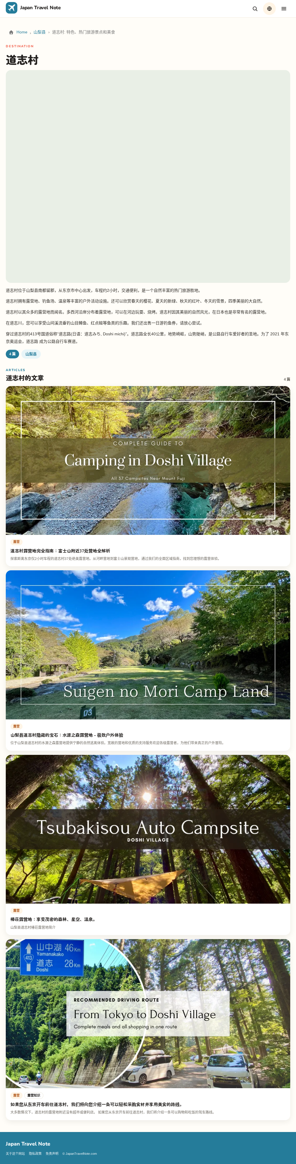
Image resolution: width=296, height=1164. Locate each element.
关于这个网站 (15, 1153)
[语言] (269, 8)
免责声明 (52, 1153)
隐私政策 (35, 1153)
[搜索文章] (255, 8)
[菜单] (284, 8)
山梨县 (40, 32)
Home (21, 32)
